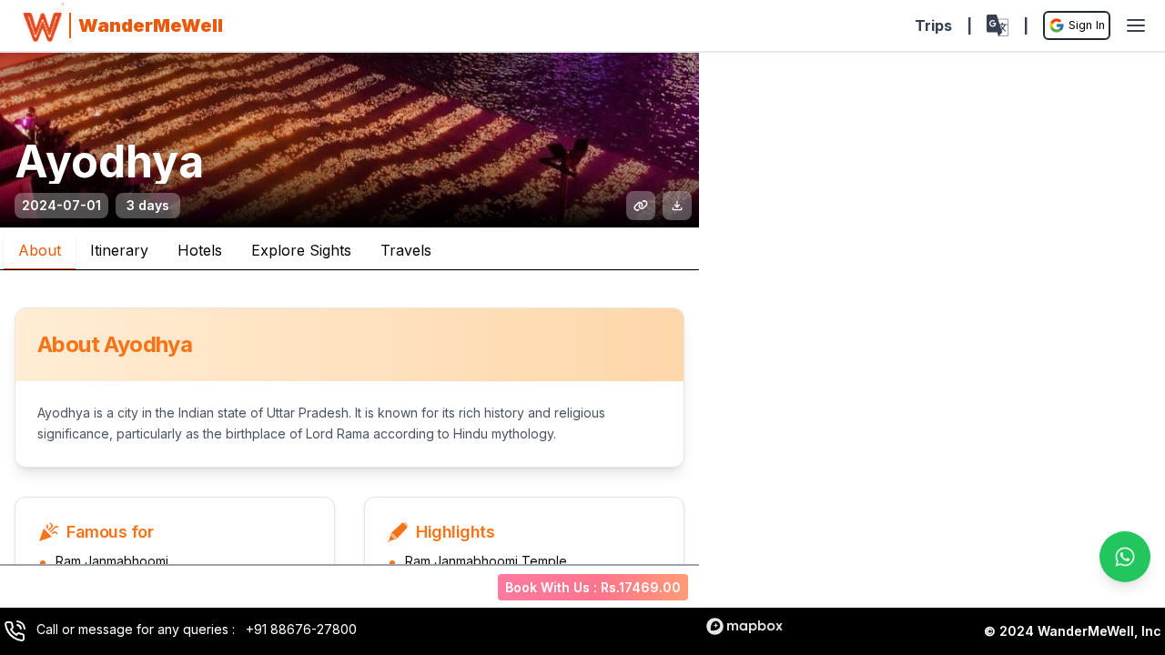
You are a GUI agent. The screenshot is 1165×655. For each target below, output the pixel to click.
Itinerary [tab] (119, 250)
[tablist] (349, 249)
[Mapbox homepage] (744, 626)
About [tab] (39, 250)
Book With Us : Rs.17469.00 (593, 587)
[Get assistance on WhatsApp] (1124, 556)
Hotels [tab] (199, 250)
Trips (933, 25)
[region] (932, 347)
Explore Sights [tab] (301, 250)
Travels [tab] (405, 250)
